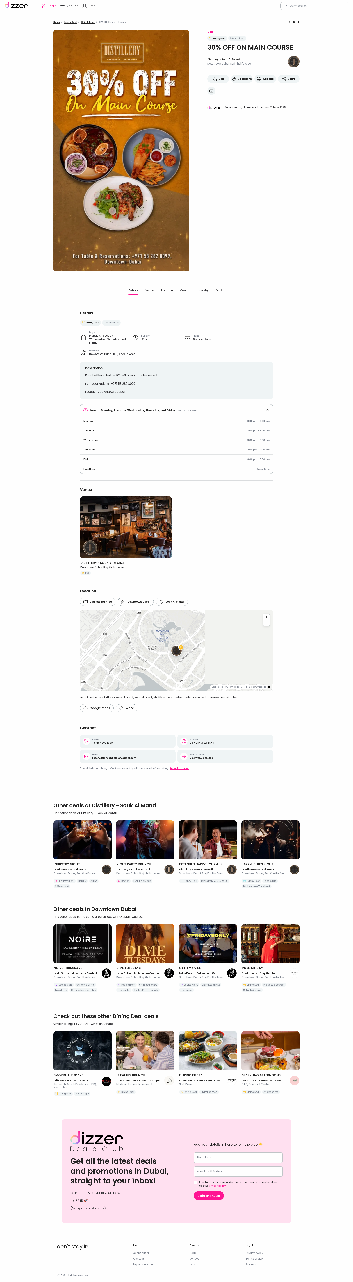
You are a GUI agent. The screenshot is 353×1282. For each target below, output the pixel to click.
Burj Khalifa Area (101, 602)
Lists (192, 1264)
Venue (149, 290)
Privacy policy (254, 1253)
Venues (194, 1258)
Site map (251, 1264)
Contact (185, 290)
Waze (130, 708)
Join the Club (209, 1195)
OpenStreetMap (258, 687)
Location (167, 290)
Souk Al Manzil (175, 602)
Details (133, 290)
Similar (220, 290)
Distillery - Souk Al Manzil (223, 59)
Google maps (100, 708)
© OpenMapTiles (232, 687)
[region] (176, 650)
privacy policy (217, 1186)
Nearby (203, 290)
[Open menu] (34, 6)
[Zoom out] (266, 623)
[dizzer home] (16, 6)
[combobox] (318, 6)
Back (296, 22)
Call (221, 79)
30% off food (88, 22)
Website (268, 79)
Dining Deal (70, 22)
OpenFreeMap (218, 687)
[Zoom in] (266, 617)
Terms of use (254, 1258)
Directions (245, 79)
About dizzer (141, 1253)
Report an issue (179, 768)
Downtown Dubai (138, 602)
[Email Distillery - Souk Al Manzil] (211, 91)
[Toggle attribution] (269, 687)
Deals (56, 22)
